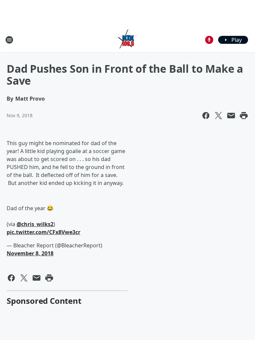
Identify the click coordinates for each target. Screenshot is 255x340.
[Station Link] (127, 39)
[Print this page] (243, 115)
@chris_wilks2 (35, 224)
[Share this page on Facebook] (206, 115)
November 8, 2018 (30, 253)
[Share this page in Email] (231, 115)
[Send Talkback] (209, 40)
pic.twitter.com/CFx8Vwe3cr (43, 232)
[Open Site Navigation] (9, 40)
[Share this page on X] (218, 115)
